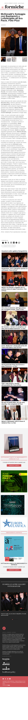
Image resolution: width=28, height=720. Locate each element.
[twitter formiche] (5, 679)
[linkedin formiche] (10, 679)
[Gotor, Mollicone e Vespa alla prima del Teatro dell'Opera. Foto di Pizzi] (14, 337)
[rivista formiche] (14, 549)
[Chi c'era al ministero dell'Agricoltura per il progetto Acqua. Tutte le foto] (14, 299)
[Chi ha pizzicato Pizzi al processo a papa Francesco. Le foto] (14, 356)
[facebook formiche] (3, 679)
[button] (3, 7)
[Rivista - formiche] (14, 659)
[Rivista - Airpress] (14, 663)
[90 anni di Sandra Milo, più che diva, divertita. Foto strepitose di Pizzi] (14, 393)
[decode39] (14, 668)
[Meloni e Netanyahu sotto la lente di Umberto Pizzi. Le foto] (14, 412)
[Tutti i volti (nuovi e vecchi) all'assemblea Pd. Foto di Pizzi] (14, 374)
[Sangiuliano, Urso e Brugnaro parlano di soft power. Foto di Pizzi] (14, 259)
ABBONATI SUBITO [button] (14, 465)
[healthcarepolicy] (14, 672)
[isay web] (8, 685)
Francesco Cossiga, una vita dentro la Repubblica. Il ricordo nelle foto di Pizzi (13, 614)
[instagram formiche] (8, 679)
